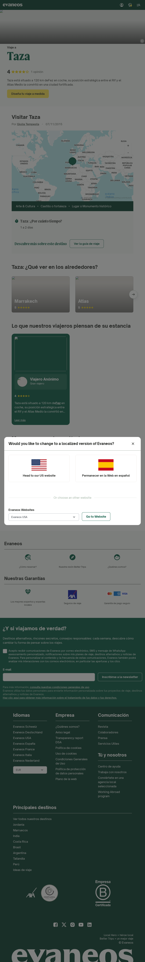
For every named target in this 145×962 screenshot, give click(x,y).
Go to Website (96, 516)
